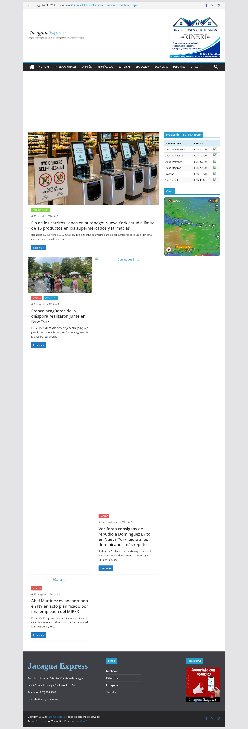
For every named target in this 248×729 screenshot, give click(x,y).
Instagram (112, 685)
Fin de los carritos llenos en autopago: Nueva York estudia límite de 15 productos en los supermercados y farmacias (93, 225)
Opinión (87, 66)
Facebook (111, 671)
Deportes (179, 66)
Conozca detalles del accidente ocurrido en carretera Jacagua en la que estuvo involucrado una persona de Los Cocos (104, 7)
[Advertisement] (124, 106)
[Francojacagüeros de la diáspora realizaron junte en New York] (60, 275)
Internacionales (65, 66)
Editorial (124, 66)
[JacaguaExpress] (32, 67)
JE (57, 216)
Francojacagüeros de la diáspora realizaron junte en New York (58, 316)
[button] (200, 66)
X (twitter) (112, 678)
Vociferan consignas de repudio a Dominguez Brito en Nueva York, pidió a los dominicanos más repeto (124, 536)
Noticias (44, 66)
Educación (142, 66)
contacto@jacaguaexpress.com (45, 699)
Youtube (111, 692)
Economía (161, 66)
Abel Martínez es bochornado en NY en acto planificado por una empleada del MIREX (59, 606)
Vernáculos (105, 66)
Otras (194, 66)
